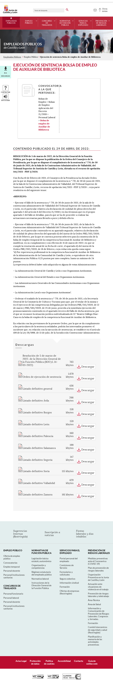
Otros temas (105, 10)
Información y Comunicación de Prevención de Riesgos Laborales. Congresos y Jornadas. (98, 613)
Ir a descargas (5, 74)
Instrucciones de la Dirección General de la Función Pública (41, 585)
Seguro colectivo (67, 578)
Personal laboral (11, 598)
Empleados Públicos (11, 22)
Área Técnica (94, 600)
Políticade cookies (49, 662)
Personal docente (11, 570)
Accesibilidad (64, 661)
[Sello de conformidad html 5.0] (53, 678)
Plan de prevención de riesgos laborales (98, 569)
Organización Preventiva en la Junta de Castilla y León (98, 577)
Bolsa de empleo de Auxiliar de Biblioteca (44, 125)
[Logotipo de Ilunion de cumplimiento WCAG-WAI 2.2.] (71, 678)
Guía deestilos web (91, 662)
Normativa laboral (40, 578)
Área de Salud (94, 604)
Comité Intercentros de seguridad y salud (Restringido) (97, 630)
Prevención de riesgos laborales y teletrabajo (98, 594)
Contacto (78, 661)
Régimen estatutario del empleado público (42, 573)
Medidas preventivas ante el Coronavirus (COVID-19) (98, 561)
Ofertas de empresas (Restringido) (69, 592)
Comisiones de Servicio (67, 566)
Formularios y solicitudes (66, 573)
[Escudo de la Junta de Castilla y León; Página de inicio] (10, 13)
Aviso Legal (21, 661)
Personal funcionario (13, 593)
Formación (65, 587)
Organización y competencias (39, 566)
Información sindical (69, 582)
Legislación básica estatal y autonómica (41, 559)
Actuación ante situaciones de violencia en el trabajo (98, 587)
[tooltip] (95, 9)
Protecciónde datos (35, 662)
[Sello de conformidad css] (38, 678)
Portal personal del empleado (69, 559)
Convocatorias (10, 562)
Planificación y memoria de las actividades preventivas (95, 640)
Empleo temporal (11, 566)
